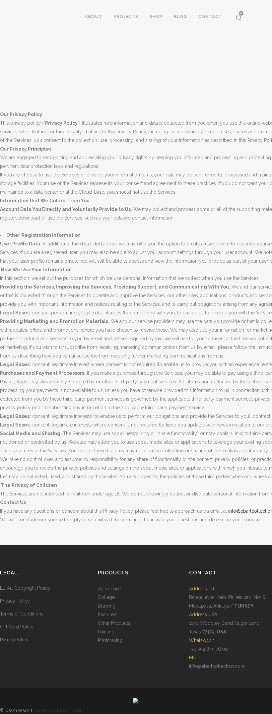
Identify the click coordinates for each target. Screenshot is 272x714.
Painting (106, 631)
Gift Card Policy (17, 626)
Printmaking (110, 640)
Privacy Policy (15, 601)
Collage (106, 597)
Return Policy (14, 639)
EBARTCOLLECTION (58, 710)
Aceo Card (109, 588)
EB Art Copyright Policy (25, 588)
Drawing (106, 606)
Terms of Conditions (21, 614)
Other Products (114, 623)
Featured (107, 614)
